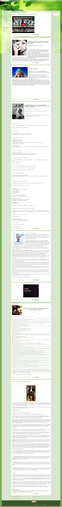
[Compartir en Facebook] (37, 34)
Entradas (54, 13)
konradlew (37, 504)
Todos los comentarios (56, 14)
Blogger (45, 504)
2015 (5, 13)
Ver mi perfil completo (6, 31)
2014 (5, 14)
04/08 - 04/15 (7, 23)
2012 (5, 17)
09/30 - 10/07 (7, 18)
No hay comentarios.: (28, 34)
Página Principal (36, 497)
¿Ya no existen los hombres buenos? (21, 381)
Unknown (5, 30)
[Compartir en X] (36, 34)
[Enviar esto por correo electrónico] (34, 34)
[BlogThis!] (35, 34)
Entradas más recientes (17, 497)
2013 (5, 15)
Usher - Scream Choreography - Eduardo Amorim (25, 14)
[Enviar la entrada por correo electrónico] (33, 34)
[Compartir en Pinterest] (38, 34)
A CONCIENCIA (7, 5)
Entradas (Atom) (18, 498)
